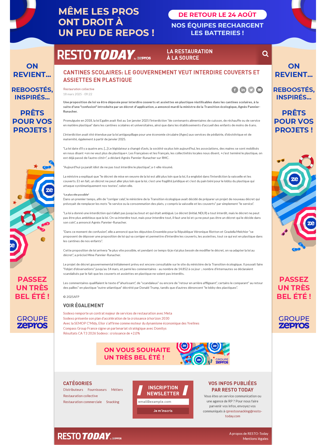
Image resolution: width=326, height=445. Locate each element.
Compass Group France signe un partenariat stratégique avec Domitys (115, 328)
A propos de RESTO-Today (248, 433)
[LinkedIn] (243, 90)
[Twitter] (251, 90)
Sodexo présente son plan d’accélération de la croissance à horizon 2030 (116, 318)
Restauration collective (78, 89)
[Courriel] (259, 90)
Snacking (112, 402)
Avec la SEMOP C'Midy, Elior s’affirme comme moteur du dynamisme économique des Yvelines (131, 323)
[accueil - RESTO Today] (104, 54)
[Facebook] (235, 90)
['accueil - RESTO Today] (90, 436)
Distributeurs (73, 390)
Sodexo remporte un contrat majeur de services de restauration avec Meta (117, 313)
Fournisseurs (97, 390)
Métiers (117, 390)
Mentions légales (255, 439)
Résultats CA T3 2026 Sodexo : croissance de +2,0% (101, 333)
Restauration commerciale (82, 402)
